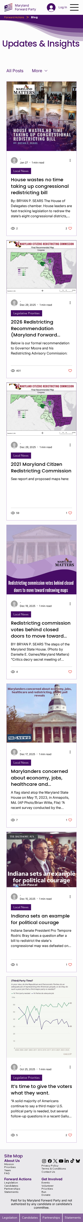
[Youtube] (61, 1161)
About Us (12, 1160)
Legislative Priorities (26, 313)
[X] (55, 1161)
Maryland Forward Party (25, 7)
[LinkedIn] (66, 1161)
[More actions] (71, 160)
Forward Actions (14, 17)
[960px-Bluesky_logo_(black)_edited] (77, 1161)
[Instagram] (44, 1161)
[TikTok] (72, 1161)
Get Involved (52, 1179)
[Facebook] (49, 1161)
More (37, 70)
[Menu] (74, 7)
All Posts (14, 70)
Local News (21, 171)
